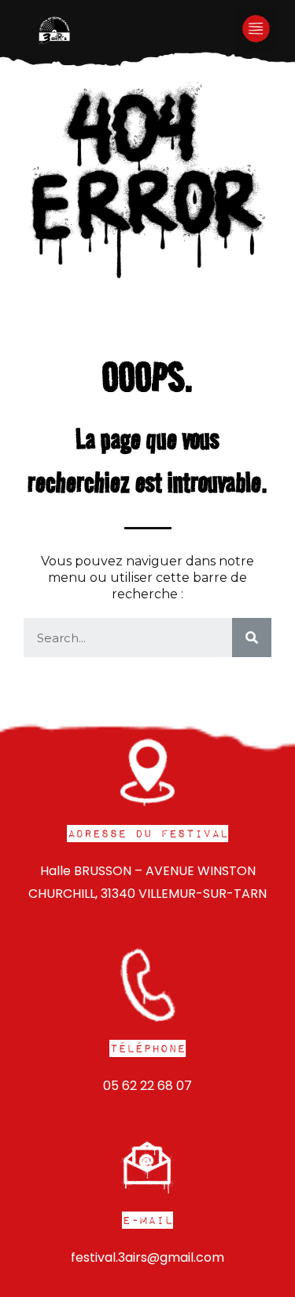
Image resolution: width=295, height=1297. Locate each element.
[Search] (251, 637)
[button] (256, 30)
